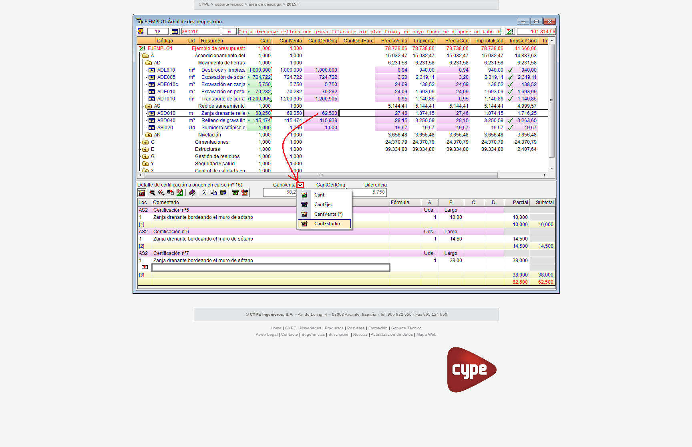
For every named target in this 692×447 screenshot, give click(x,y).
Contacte (289, 334)
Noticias (360, 334)
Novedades (310, 328)
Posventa (356, 328)
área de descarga (266, 4)
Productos (334, 328)
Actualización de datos (392, 334)
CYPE (204, 4)
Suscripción (339, 334)
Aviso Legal (267, 334)
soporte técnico (229, 4)
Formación (378, 328)
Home (276, 328)
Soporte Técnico (406, 328)
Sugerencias (313, 334)
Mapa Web (426, 334)
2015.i (293, 4)
